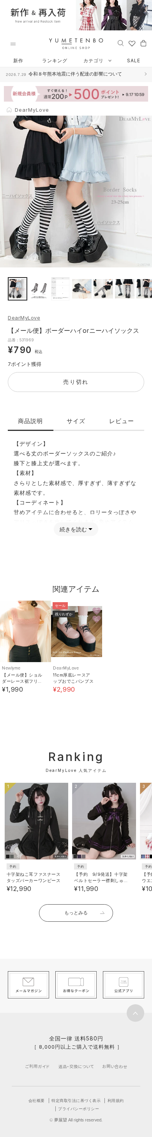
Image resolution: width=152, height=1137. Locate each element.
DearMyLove (24, 318)
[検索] (121, 43)
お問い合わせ (114, 1066)
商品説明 (30, 421)
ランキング (54, 60)
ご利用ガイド (37, 1066)
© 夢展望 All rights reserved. (76, 1120)
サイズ (76, 421)
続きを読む (73, 529)
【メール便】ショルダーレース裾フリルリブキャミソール (22, 681)
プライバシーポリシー (78, 1108)
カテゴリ (94, 60)
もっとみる (76, 913)
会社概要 (36, 1100)
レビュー (121, 421)
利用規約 (116, 1100)
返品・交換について (76, 1066)
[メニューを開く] (13, 44)
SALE (133, 60)
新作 (18, 60)
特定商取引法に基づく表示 (76, 1100)
